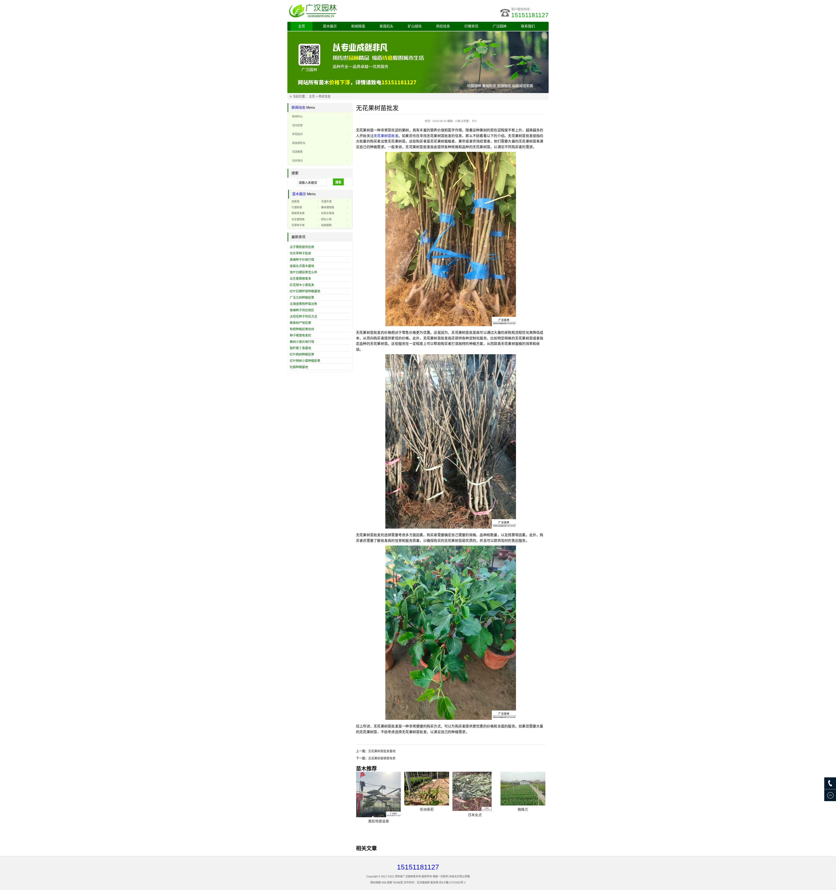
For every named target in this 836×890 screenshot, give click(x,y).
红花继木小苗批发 (302, 284)
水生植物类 (298, 219)
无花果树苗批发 (386, 136)
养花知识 (297, 134)
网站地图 (375, 882)
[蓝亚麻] (474, 788)
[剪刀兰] (523, 788)
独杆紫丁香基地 (300, 348)
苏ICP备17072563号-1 (452, 882)
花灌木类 (326, 201)
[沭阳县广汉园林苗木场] (341, 11)
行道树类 (297, 207)
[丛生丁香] (426, 791)
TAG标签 (398, 882)
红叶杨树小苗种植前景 (305, 360)
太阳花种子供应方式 (303, 316)
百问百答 (297, 125)
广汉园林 (500, 26)
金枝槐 (378, 815)
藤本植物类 (327, 207)
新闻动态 (298, 107)
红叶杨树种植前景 (302, 354)
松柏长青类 (327, 213)
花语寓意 (297, 151)
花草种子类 (298, 225)
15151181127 (530, 15)
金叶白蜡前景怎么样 (303, 272)
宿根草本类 (298, 213)
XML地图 (386, 882)
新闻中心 (297, 116)
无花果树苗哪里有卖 (382, 758)
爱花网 (434, 882)
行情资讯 (471, 26)
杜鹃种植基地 (299, 367)
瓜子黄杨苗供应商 (302, 247)
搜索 (338, 182)
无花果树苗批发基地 (382, 751)
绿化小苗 (326, 219)
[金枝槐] (378, 791)
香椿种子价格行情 (302, 259)
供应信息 (443, 26)
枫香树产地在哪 (300, 322)
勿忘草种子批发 (300, 253)
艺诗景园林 (423, 882)
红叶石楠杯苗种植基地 (305, 291)
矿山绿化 (415, 26)
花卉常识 (297, 160)
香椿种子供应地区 (302, 310)
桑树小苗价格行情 (302, 341)
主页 (301, 26)
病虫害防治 (298, 143)
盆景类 (295, 201)
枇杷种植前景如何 (302, 329)
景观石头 (386, 26)
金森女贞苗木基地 (302, 266)
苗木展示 (330, 26)
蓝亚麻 (475, 809)
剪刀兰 (523, 809)
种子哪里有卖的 (300, 335)
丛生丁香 (427, 815)
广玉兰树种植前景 (302, 297)
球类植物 (326, 225)
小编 (457, 121)
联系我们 (528, 26)
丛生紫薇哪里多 (300, 278)
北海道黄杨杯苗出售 (303, 303)
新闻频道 (358, 26)
